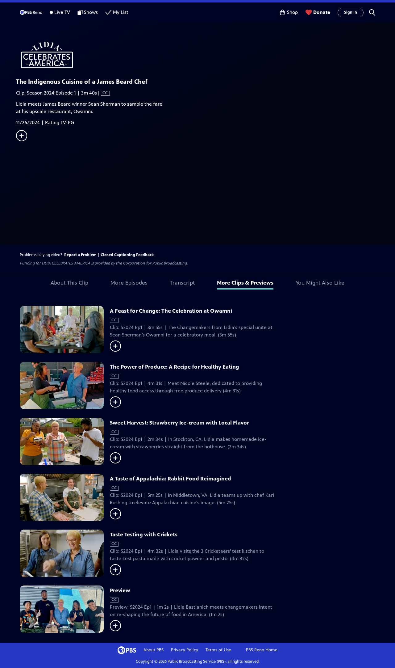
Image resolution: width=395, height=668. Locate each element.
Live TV (62, 12)
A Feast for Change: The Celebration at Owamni (171, 310)
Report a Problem (80, 254)
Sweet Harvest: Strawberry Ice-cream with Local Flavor (179, 422)
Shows (91, 12)
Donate (321, 12)
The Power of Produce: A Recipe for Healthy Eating (174, 366)
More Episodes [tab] (129, 282)
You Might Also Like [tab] (320, 282)
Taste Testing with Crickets (143, 534)
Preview (120, 590)
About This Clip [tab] (69, 282)
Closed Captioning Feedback (127, 254)
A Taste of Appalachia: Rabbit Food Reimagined (170, 478)
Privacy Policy (184, 650)
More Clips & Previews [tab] (245, 282)
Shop (292, 12)
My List (120, 12)
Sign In (350, 12)
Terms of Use (218, 650)
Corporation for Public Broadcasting (155, 263)
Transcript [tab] (182, 282)
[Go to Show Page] (205, 55)
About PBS (153, 650)
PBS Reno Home (261, 650)
